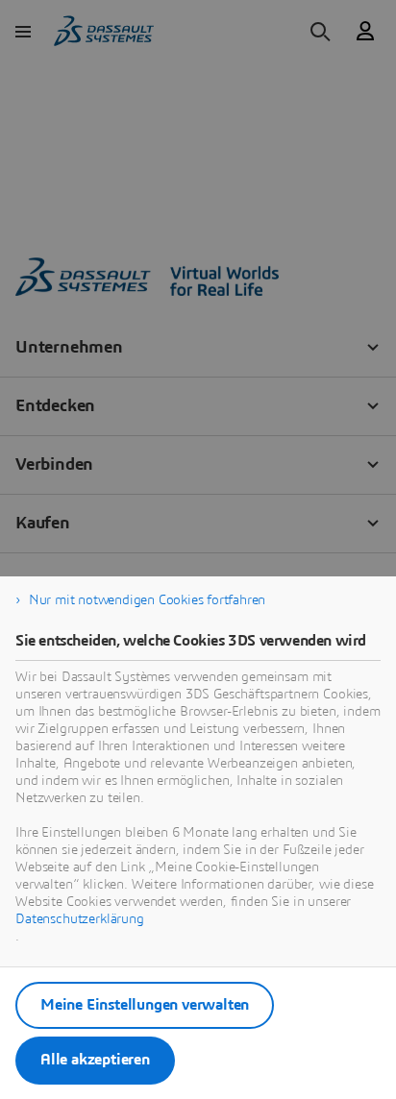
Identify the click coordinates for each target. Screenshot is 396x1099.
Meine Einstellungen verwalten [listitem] (144, 1005)
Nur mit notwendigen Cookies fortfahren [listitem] (147, 600)
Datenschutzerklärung (79, 919)
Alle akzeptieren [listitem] (95, 1059)
